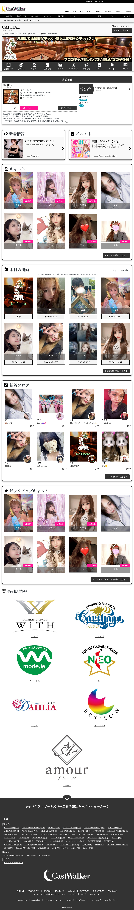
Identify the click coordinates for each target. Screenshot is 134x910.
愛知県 (6, 824)
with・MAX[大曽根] (11, 841)
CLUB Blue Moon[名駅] (13, 844)
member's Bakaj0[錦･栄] (69, 844)
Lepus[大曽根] (87, 844)
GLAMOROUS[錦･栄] (40, 838)
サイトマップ (95, 900)
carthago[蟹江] (27, 841)
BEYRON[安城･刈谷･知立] (25, 848)
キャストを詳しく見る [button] (114, 255)
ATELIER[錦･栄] (43, 848)
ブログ (112, 16)
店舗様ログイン (111, 900)
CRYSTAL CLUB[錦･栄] (29, 834)
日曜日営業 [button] (83, 99)
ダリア (34, 725)
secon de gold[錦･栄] (68, 834)
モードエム (34, 681)
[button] (11, 108)
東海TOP (72, 891)
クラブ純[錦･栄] (52, 844)
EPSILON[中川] (41, 841)
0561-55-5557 (121, 26)
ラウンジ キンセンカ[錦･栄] (75, 841)
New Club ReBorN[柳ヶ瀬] (14, 855)
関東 (67, 11)
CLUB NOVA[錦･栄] (58, 838)
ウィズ (34, 636)
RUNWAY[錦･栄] (54, 827)
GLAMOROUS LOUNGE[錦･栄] (33, 827)
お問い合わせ (21, 900)
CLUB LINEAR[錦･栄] (49, 831)
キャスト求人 (108, 11)
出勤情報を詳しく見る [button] (114, 370)
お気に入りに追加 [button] (123, 30)
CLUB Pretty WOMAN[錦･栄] (117, 831)
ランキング (47, 16)
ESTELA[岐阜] (44, 855)
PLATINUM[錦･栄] (11, 834)
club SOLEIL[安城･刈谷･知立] (98, 838)
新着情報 (60, 16)
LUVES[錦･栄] (24, 838)
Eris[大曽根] (75, 848)
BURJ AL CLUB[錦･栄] (76, 838)
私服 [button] (82, 105)
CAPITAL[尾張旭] (94, 841)
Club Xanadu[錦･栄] (11, 827)
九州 (89, 11)
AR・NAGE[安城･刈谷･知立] (117, 844)
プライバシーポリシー (54, 900)
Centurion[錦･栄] (102, 834)
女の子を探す (21, 16)
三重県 (6, 859)
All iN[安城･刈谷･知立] (60, 848)
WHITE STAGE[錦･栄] (30, 831)
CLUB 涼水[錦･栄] (117, 834)
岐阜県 (6, 852)
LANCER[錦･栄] (10, 838)
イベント (73, 16)
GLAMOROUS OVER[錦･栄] (94, 827)
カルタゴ (99, 636)
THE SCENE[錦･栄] (115, 827)
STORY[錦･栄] (98, 831)
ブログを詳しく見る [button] (116, 476)
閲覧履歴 (118, 11)
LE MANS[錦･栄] (84, 831)
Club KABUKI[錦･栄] (67, 831)
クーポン (86, 16)
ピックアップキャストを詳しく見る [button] (108, 579)
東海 (74, 11)
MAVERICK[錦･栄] (86, 834)
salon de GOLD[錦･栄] (49, 834)
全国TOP (98, 11)
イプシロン (99, 725)
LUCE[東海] (8, 848)
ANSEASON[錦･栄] (11, 831)
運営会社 (82, 900)
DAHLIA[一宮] (109, 841)
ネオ (99, 681)
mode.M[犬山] (117, 838)
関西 (81, 11)
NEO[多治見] (31, 855)
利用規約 (70, 900)
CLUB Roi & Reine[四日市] (13, 862)
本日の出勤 (34, 16)
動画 (99, 16)
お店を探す (8, 16)
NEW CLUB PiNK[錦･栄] (72, 827)
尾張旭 (26, 20)
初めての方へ (33, 891)
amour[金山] (99, 844)
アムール (67, 785)
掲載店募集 (36, 900)
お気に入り (128, 11)
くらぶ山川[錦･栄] (56, 841)
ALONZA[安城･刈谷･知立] (33, 844)
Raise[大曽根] (88, 848)
